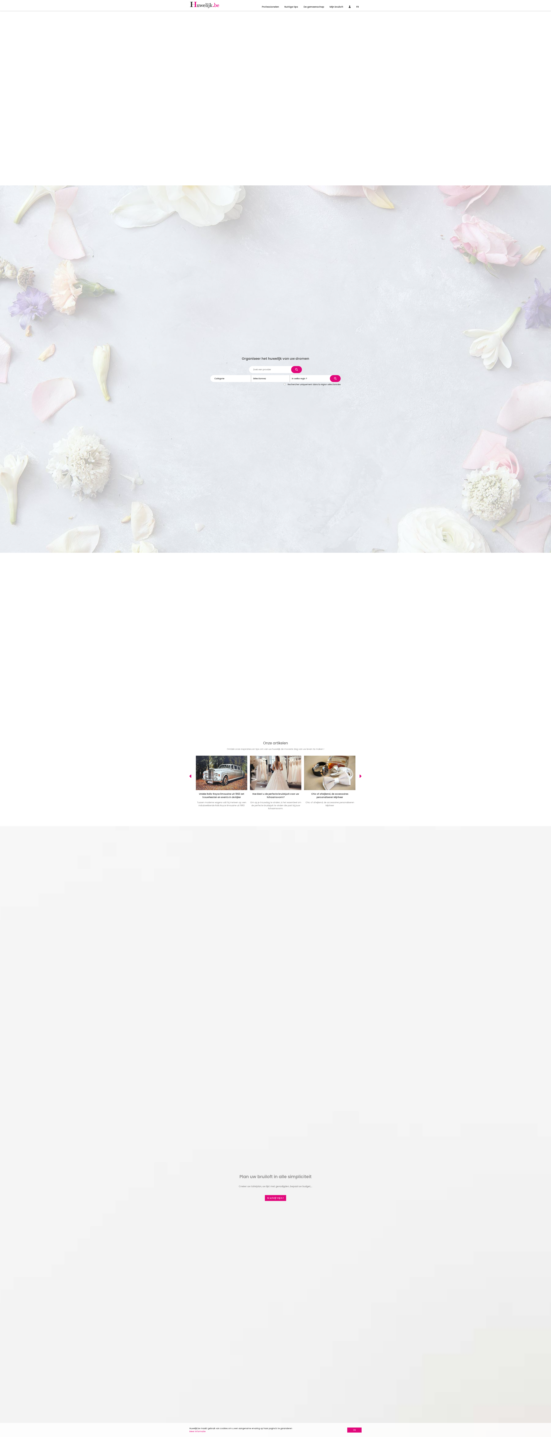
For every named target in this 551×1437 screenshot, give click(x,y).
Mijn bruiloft (336, 6)
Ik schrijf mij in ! (275, 1198)
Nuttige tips (291, 6)
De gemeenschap (314, 6)
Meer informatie (197, 1431)
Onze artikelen (275, 743)
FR (357, 6)
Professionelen (270, 6)
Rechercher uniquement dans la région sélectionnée (314, 384)
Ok (354, 1430)
